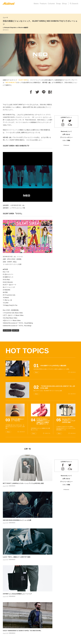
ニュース (5, 17)
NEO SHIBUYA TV (11, 82)
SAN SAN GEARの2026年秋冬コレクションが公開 (17, 520)
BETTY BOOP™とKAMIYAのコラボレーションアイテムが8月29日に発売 (23, 483)
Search (75, 3)
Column (51, 3)
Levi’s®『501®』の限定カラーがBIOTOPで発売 (16, 557)
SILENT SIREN (23, 80)
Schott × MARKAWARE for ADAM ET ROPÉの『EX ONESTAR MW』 (22, 630)
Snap (58, 3)
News (36, 3)
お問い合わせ (66, 134)
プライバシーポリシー (66, 137)
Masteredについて (66, 131)
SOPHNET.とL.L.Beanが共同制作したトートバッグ (17, 594)
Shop (64, 3)
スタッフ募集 (66, 140)
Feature (43, 3)
